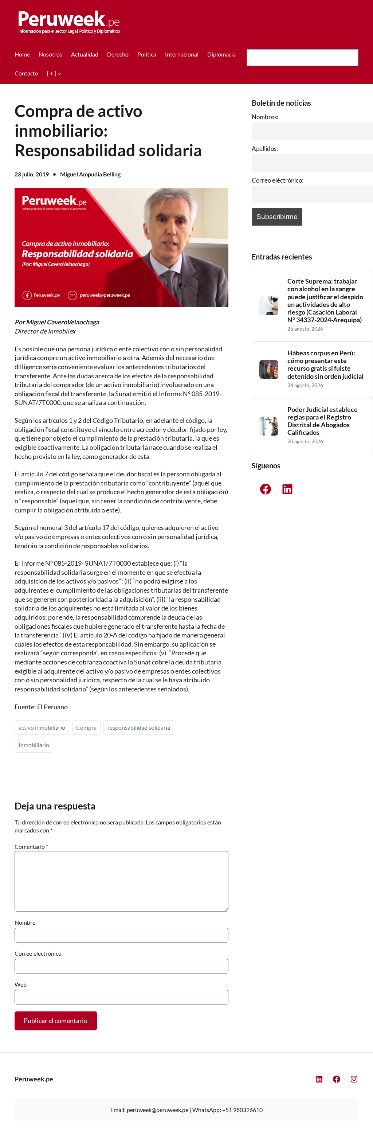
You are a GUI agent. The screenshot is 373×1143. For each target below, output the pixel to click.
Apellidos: (265, 148)
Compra (86, 727)
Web (21, 984)
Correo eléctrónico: (277, 180)
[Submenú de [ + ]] (59, 73)
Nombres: (265, 117)
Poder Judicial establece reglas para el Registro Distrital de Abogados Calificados (322, 421)
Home (22, 54)
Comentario (31, 846)
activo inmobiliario (42, 727)
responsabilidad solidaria (138, 727)
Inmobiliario (34, 744)
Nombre (25, 922)
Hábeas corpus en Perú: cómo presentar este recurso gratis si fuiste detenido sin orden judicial (325, 364)
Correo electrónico (38, 953)
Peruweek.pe (34, 1079)
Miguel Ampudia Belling (90, 174)
